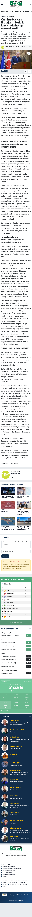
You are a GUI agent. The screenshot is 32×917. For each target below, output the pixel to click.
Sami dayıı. (13, 823)
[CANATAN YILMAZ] (4, 772)
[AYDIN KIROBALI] (4, 813)
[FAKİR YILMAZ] (4, 838)
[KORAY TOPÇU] (4, 755)
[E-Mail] (12, 477)
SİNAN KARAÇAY (15, 763)
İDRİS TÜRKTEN (14, 803)
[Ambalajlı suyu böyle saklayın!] (24, 491)
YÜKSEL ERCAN (14, 720)
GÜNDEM (4, 11)
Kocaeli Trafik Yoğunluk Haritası (12, 868)
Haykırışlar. (13, 732)
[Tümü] (30, 716)
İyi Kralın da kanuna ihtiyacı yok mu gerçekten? (19, 740)
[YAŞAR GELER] (4, 780)
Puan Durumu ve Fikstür (9, 870)
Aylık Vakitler (6, 710)
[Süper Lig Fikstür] (30, 628)
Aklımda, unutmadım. (16, 798)
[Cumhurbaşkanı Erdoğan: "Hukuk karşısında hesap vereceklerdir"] (16, 59)
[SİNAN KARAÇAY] (4, 764)
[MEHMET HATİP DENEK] (4, 731)
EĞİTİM (25, 884)
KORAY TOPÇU (14, 754)
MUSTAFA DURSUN (15, 787)
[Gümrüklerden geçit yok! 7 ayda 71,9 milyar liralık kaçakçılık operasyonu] (24, 521)
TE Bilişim (20, 900)
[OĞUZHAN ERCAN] (4, 830)
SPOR (4, 883)
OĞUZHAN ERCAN (15, 828)
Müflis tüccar (14, 815)
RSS (5, 894)
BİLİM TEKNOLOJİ (15, 11)
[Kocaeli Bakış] (16, 3)
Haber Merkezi (16, 473)
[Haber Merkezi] (5, 475)
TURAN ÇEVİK (14, 796)
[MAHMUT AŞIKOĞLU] (4, 747)
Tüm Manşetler (7, 872)
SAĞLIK (12, 884)
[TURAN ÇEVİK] (4, 797)
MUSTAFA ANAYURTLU (16, 821)
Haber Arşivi (6, 876)
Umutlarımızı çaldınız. (16, 781)
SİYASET (5, 884)
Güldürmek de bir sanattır (18, 790)
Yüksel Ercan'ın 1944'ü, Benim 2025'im (19, 839)
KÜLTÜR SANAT (13, 883)
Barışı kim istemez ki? (16, 765)
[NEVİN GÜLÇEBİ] (4, 739)
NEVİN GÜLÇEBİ (14, 737)
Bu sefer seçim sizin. (16, 757)
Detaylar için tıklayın (16, 622)
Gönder (5, 556)
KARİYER (26, 11)
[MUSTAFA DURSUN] (4, 789)
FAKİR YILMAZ (14, 836)
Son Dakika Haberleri (9, 874)
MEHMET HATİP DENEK (17, 729)
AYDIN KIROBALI (14, 812)
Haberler (3, 16)
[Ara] (30, 5)
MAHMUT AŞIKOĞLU (16, 746)
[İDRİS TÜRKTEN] (4, 805)
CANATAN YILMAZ (15, 770)
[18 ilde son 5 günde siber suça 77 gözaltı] (8, 491)
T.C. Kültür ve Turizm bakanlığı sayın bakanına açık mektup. (19, 773)
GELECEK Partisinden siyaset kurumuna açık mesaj (19, 723)
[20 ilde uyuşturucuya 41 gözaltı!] (8, 504)
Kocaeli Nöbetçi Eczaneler (10, 864)
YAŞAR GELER (14, 779)
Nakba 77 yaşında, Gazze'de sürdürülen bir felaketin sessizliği (20, 831)
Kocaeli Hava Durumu (9, 866)
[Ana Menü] (2, 4)
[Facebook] (16, 859)
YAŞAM (19, 884)
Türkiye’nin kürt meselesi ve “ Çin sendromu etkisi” (20, 806)
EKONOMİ (22, 883)
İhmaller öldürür (15, 748)
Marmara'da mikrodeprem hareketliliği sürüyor (7, 528)
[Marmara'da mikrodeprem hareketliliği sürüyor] (8, 521)
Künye (4, 886)
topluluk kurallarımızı (17, 562)
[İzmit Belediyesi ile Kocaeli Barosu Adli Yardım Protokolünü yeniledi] (24, 504)
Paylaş (5, 71)
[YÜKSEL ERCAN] (4, 722)
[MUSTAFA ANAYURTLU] (4, 822)
